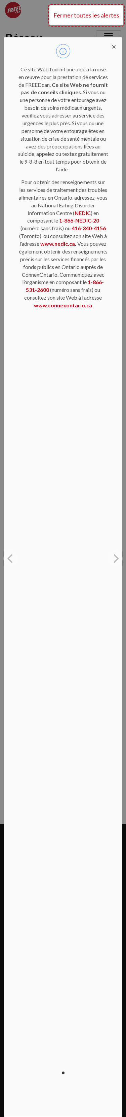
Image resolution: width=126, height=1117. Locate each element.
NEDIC (83, 213)
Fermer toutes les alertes (86, 15)
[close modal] (114, 45)
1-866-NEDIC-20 (79, 220)
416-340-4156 (89, 228)
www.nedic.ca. (58, 243)
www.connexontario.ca (63, 305)
